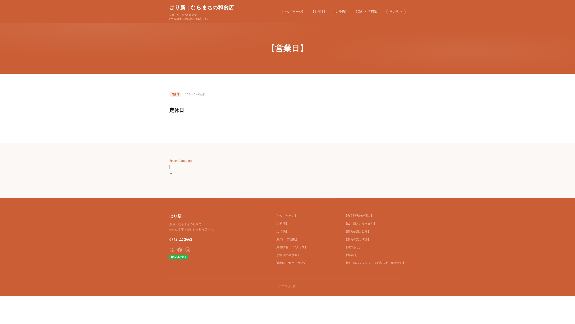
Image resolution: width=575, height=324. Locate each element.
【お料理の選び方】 (287, 255)
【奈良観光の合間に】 (359, 215)
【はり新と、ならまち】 (360, 223)
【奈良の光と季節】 (357, 239)
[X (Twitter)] (171, 250)
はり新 (175, 216)
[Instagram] (188, 250)
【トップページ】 (293, 11)
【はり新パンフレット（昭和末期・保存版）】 (375, 263)
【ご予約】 (340, 11)
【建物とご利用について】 (291, 263)
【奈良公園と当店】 (357, 231)
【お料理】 (319, 11)
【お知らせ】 (353, 247)
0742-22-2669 (180, 239)
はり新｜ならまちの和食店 (201, 7)
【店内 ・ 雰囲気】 (367, 11)
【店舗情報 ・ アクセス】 (290, 247)
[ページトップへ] (563, 315)
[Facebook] (179, 250)
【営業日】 (351, 255)
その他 (394, 11)
